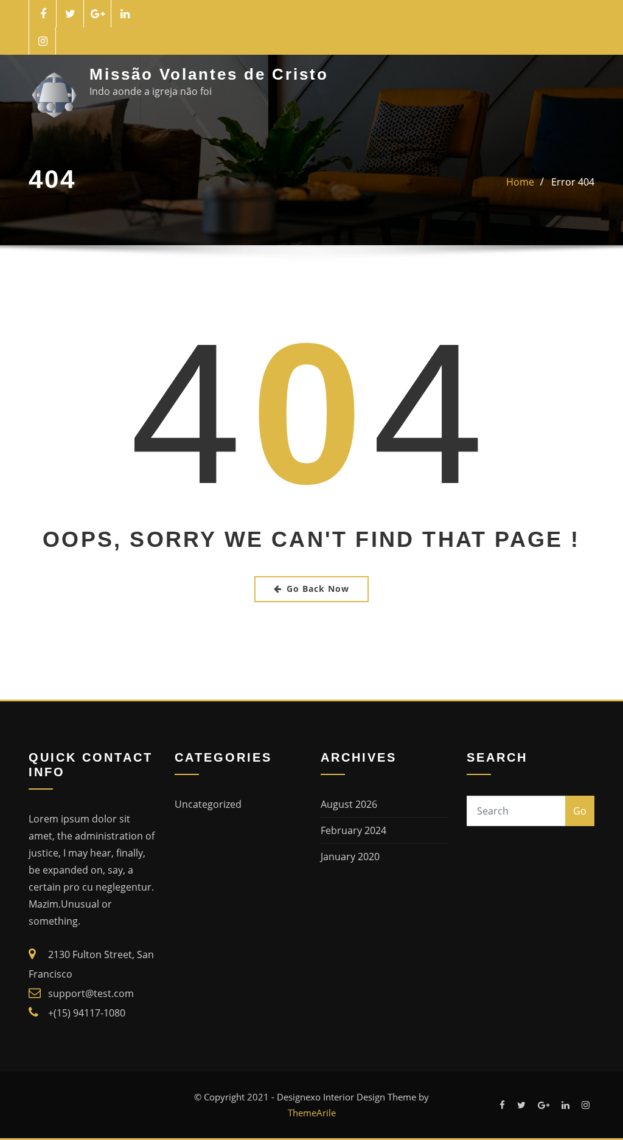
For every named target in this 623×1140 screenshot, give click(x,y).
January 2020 (350, 856)
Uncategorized (208, 804)
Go (579, 811)
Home (520, 182)
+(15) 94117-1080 (86, 1013)
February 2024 (353, 830)
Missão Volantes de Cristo (209, 74)
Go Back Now (318, 588)
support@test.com (91, 993)
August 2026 (349, 804)
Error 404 (572, 182)
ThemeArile (312, 1113)
